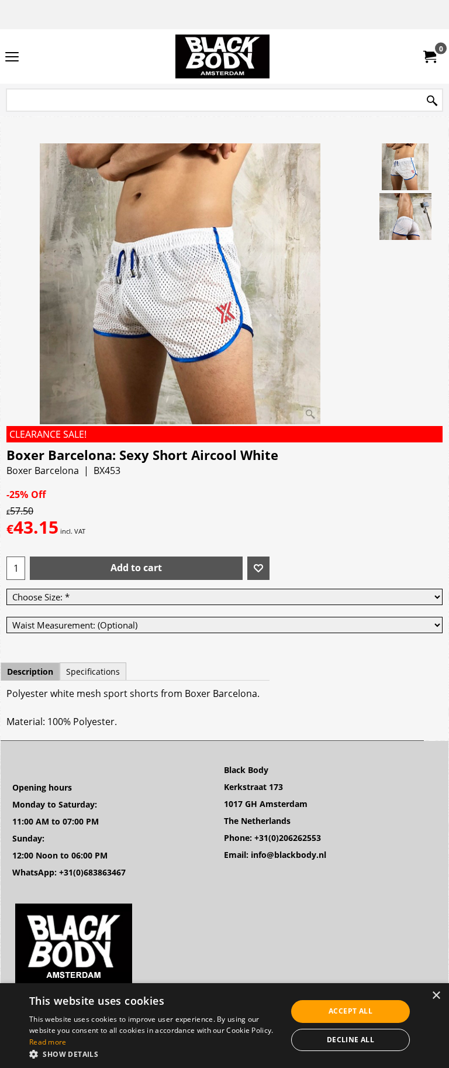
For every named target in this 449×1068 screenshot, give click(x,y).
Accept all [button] (350, 1011)
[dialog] (224, 1025)
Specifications (93, 671)
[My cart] (429, 57)
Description (30, 671)
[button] (154, 1053)
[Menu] (12, 57)
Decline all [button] (350, 1040)
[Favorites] (258, 568)
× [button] (435, 995)
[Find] (432, 101)
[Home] (222, 56)
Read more (48, 1042)
